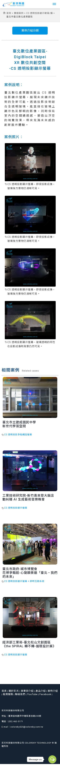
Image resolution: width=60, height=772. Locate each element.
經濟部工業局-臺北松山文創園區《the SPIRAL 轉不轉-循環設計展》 (29, 644)
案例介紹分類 (30, 30)
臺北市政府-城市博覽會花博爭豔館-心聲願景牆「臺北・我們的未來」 (29, 572)
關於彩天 (14, 690)
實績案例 (19, 13)
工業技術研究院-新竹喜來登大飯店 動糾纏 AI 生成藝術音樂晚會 (28, 497)
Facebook (45, 694)
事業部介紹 (27, 690)
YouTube (32, 694)
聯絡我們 (20, 694)
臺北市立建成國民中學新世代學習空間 (19, 424)
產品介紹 (41, 690)
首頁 (8, 13)
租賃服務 (8, 694)
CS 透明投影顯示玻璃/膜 (39, 13)
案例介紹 (53, 690)
